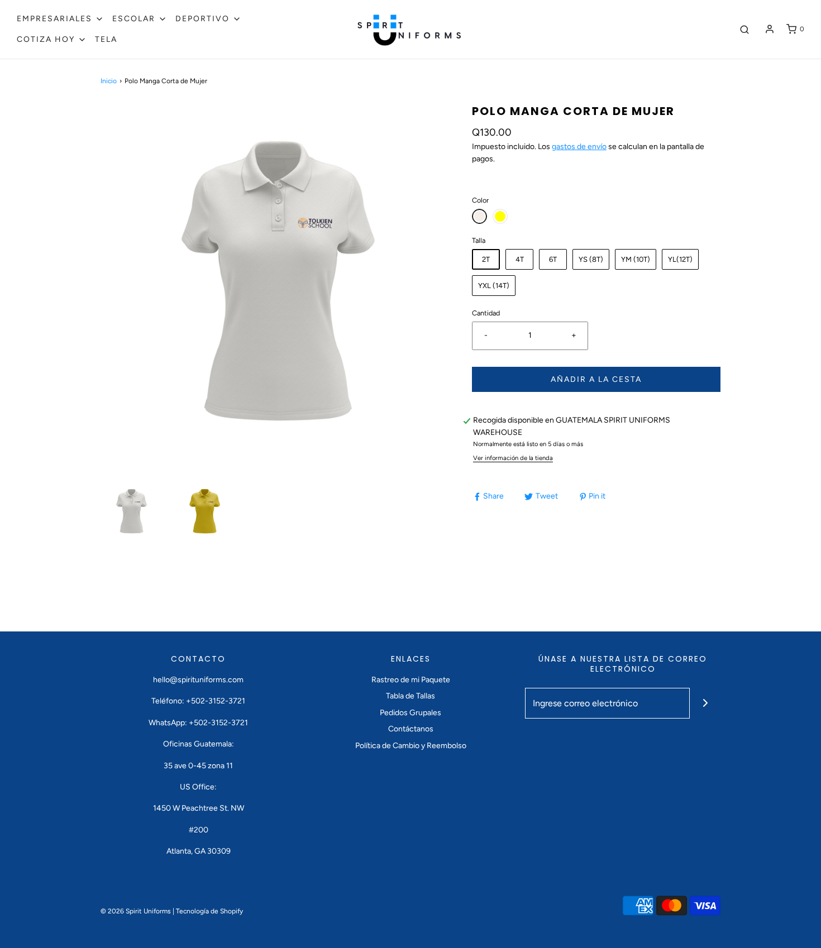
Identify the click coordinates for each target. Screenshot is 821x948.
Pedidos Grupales (410, 712)
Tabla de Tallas (410, 696)
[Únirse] (705, 703)
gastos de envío (579, 146)
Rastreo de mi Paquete (410, 679)
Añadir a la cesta (596, 379)
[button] (131, 511)
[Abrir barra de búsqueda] (744, 29)
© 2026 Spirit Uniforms (136, 911)
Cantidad (486, 313)
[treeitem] (60, 19)
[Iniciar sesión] (769, 29)
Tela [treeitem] (106, 39)
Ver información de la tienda (513, 458)
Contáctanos (410, 729)
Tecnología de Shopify (209, 911)
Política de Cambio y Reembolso (410, 745)
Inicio (109, 81)
